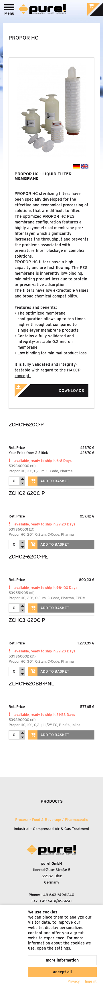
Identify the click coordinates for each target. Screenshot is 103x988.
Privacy (74, 981)
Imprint (91, 981)
